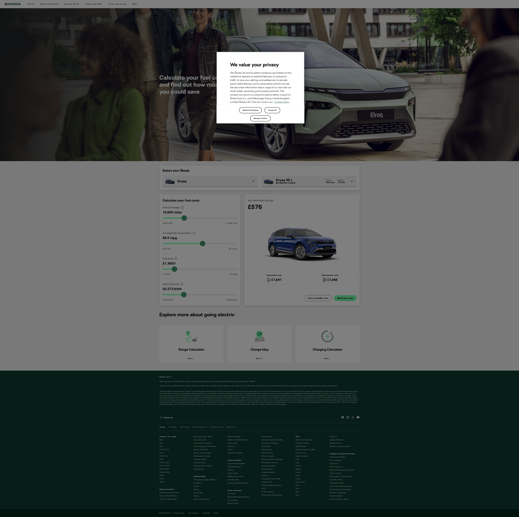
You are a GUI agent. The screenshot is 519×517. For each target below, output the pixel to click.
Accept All (272, 110)
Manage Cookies (260, 118)
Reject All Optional (250, 110)
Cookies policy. (282, 102)
